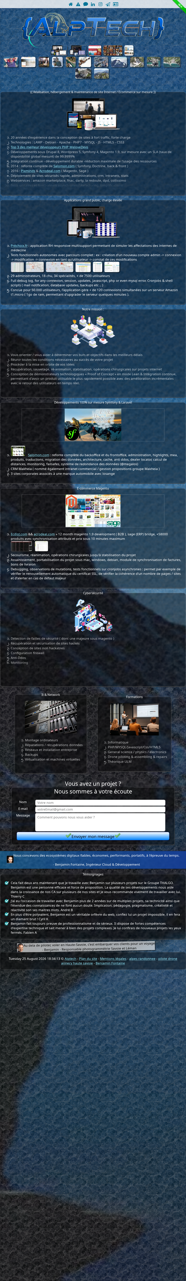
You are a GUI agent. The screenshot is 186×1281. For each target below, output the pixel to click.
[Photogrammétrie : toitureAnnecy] (83, 77)
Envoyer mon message (93, 836)
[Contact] (85, 4)
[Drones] (108, 4)
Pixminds (28, 171)
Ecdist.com (19, 534)
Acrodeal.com (49, 171)
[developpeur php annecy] (78, 4)
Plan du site (88, 958)
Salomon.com (64, 166)
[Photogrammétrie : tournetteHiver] (119, 66)
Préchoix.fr (19, 245)
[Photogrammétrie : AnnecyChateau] (101, 66)
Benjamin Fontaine (110, 963)
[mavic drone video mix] (71, 66)
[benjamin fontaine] (10, 859)
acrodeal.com (44, 534)
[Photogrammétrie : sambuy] (101, 77)
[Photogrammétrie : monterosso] (171, 66)
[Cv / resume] (115, 4)
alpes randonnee (142, 958)
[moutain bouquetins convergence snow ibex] (85, 66)
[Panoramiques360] (57, 66)
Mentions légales (113, 958)
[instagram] (100, 4)
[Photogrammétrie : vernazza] (153, 66)
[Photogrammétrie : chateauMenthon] (137, 66)
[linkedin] (93, 4)
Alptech (70, 958)
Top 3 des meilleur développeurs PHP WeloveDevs (49, 147)
